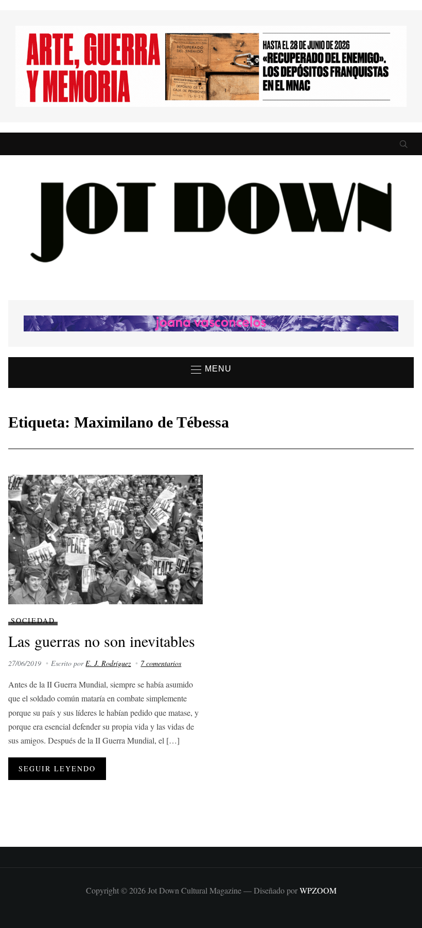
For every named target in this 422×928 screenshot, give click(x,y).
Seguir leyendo (57, 768)
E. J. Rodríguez (108, 663)
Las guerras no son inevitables (101, 640)
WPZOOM (318, 890)
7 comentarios (160, 663)
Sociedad (33, 620)
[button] (211, 369)
